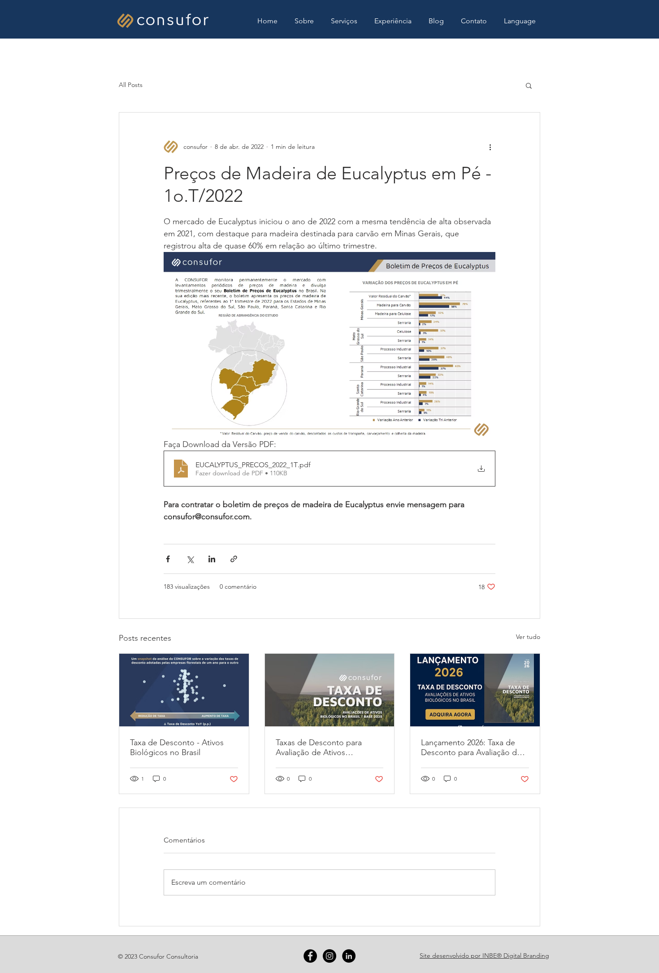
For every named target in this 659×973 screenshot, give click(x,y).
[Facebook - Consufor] (310, 956)
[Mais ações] (490, 146)
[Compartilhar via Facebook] (168, 559)
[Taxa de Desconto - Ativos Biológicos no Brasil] (184, 690)
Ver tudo (528, 637)
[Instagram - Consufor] (329, 956)
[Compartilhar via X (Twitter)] (190, 559)
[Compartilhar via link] (234, 559)
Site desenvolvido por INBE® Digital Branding (484, 955)
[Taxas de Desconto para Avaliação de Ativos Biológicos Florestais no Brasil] (330, 690)
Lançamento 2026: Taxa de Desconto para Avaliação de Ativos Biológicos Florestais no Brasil (471, 747)
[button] (519, 21)
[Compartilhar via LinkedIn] (212, 559)
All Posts (131, 85)
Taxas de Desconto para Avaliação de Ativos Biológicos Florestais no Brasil (329, 747)
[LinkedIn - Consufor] (349, 956)
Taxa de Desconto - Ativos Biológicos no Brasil (177, 747)
